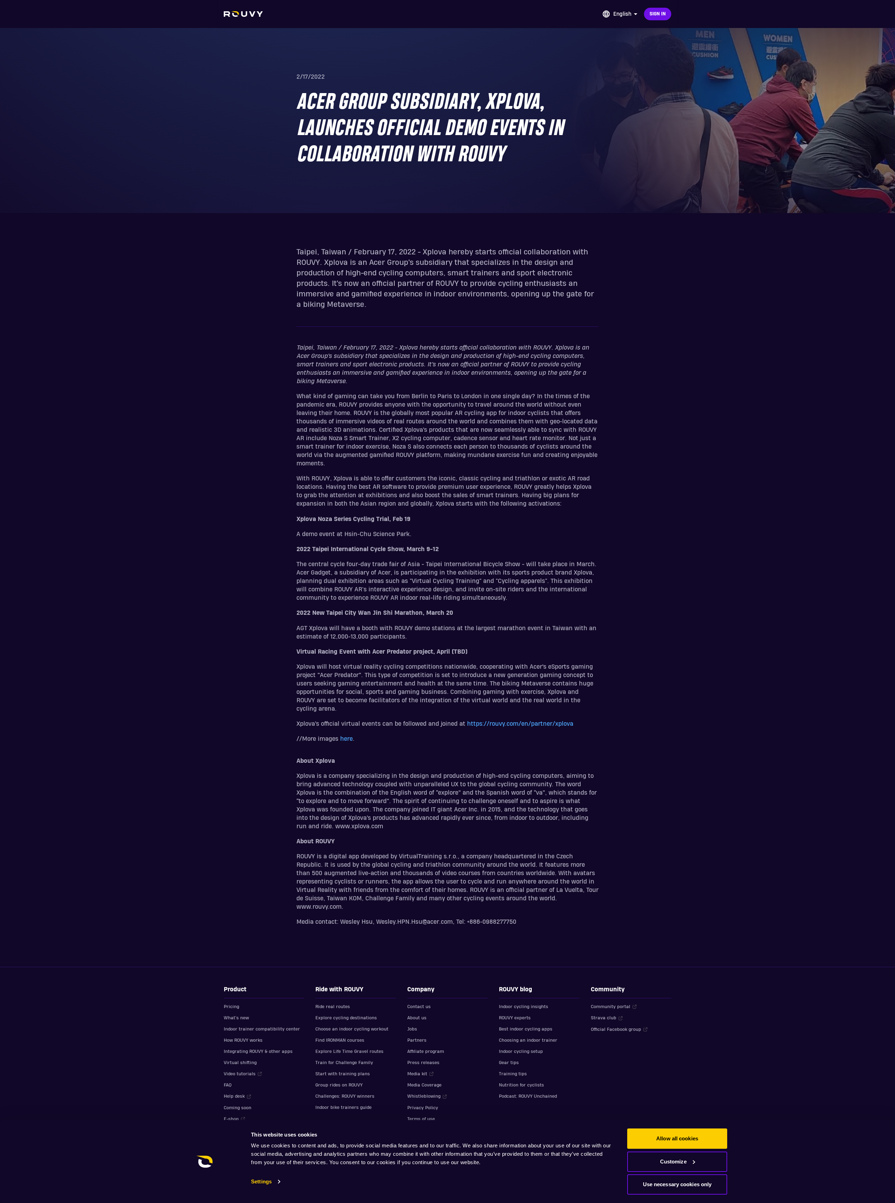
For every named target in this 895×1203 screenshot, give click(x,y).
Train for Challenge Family (344, 1062)
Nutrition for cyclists (521, 1085)
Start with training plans (342, 1073)
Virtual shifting (240, 1062)
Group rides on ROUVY (339, 1085)
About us (417, 1017)
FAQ (227, 1085)
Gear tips (509, 1062)
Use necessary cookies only (677, 1184)
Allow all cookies (677, 1138)
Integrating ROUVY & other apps (258, 1051)
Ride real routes (332, 1006)
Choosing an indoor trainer (528, 1040)
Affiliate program (425, 1051)
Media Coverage (424, 1085)
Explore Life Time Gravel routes (349, 1051)
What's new (236, 1017)
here (346, 739)
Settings (261, 1181)
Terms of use (421, 1119)
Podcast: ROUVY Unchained (528, 1096)
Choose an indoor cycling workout (351, 1029)
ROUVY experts (515, 1017)
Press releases (423, 1062)
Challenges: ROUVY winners (344, 1096)
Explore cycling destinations (346, 1017)
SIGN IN (658, 14)
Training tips (513, 1073)
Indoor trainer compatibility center (262, 1029)
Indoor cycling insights (523, 1006)
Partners (417, 1040)
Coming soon (237, 1107)
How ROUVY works (243, 1040)
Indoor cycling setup (521, 1051)
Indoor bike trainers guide (343, 1107)
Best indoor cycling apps (525, 1029)
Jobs (412, 1029)
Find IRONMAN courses (339, 1040)
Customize (673, 1162)
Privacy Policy (422, 1107)
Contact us (419, 1006)
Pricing (231, 1006)
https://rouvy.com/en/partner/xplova (520, 723)
